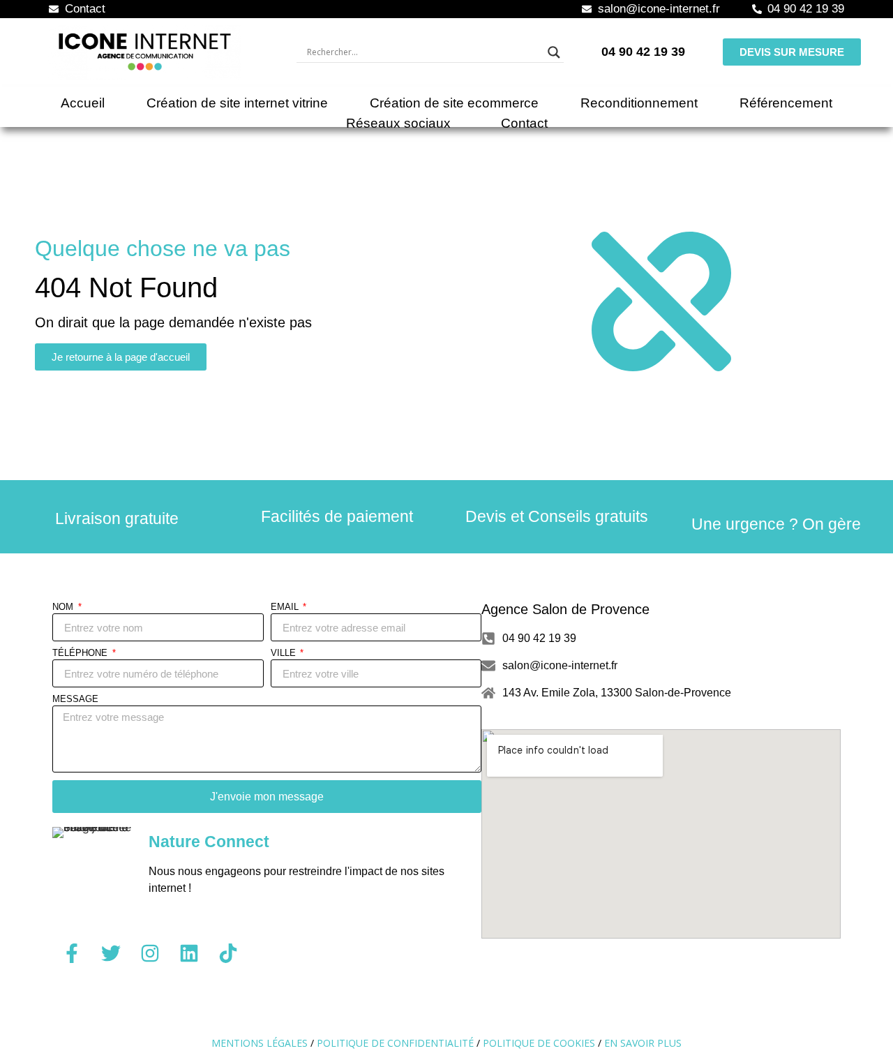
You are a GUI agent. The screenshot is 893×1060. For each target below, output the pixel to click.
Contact (524, 123)
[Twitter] (110, 953)
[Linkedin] (189, 953)
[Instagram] (150, 953)
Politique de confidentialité (395, 1043)
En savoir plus (643, 1043)
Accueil (83, 103)
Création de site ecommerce (454, 103)
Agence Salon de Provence (565, 609)
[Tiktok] (228, 953)
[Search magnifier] (554, 52)
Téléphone (81, 653)
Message (75, 699)
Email (286, 607)
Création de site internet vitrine (237, 103)
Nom (64, 607)
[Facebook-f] (71, 953)
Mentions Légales (259, 1043)
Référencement (786, 103)
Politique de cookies (539, 1043)
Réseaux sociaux (398, 123)
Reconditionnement (639, 103)
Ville (285, 653)
